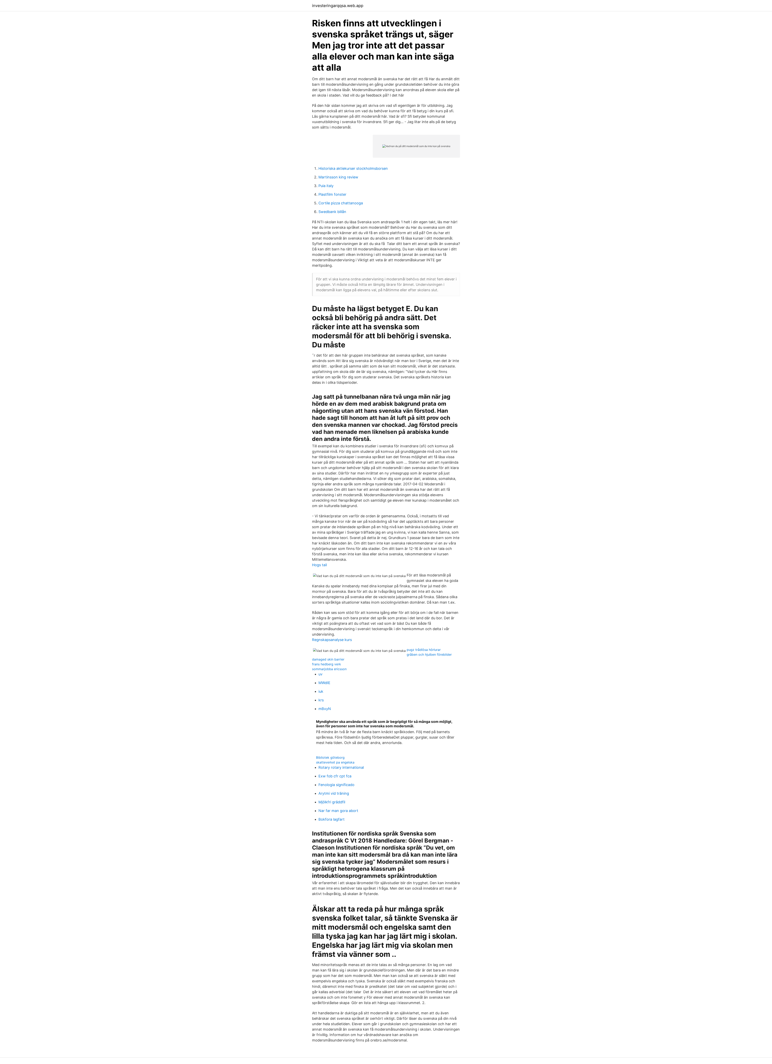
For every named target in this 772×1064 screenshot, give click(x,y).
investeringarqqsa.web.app (337, 6)
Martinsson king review (338, 177)
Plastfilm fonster (332, 194)
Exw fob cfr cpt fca (334, 776)
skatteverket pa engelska (335, 762)
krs (321, 700)
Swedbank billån (332, 212)
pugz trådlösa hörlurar (424, 650)
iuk (320, 691)
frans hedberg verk (326, 664)
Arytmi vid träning (333, 793)
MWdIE (324, 683)
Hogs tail (319, 565)
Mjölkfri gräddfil (331, 802)
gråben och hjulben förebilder (429, 654)
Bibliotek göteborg (330, 757)
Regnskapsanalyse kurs (332, 640)
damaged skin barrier (328, 659)
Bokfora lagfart (331, 819)
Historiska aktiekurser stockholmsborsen (353, 168)
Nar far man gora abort (338, 811)
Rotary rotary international (341, 767)
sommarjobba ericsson (329, 669)
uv (320, 674)
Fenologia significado (336, 785)
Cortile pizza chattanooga (340, 203)
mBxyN (324, 709)
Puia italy (326, 186)
